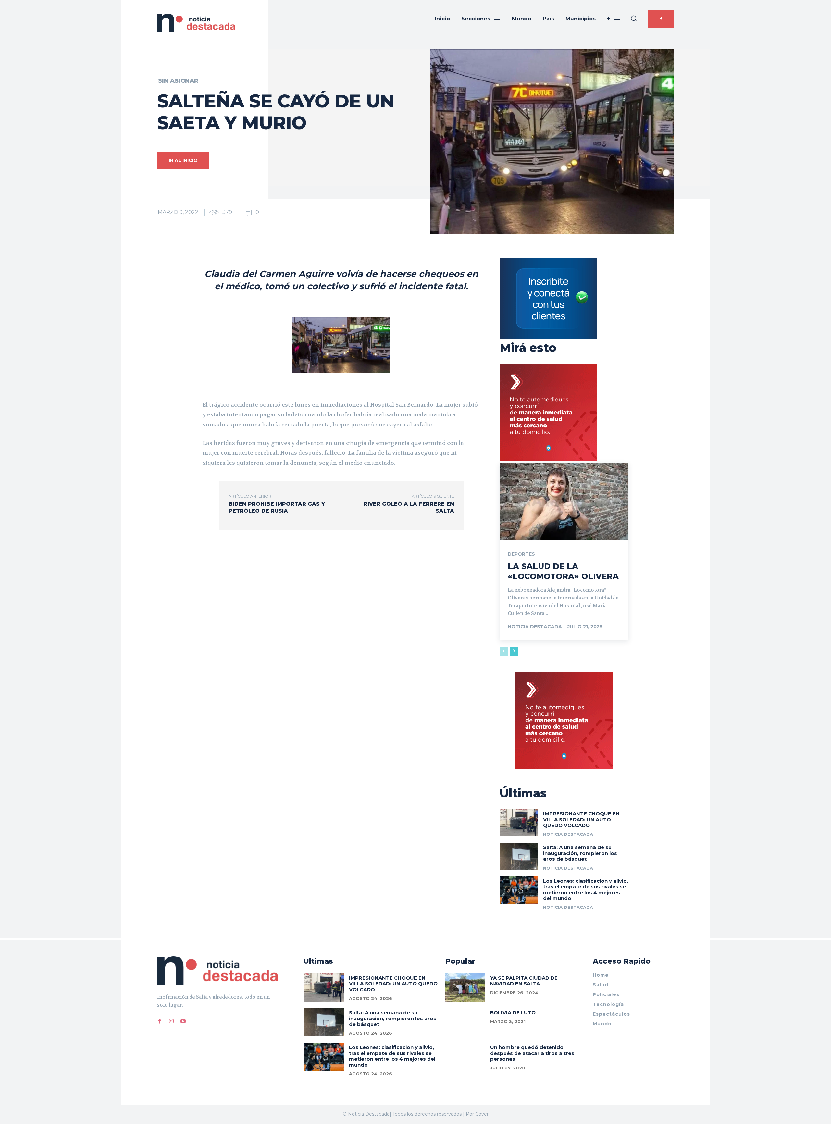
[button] (633, 18)
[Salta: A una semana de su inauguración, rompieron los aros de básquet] (519, 856)
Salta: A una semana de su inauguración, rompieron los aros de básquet (580, 853)
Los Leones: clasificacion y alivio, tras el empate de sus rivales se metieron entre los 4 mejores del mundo (585, 889)
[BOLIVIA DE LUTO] (465, 1022)
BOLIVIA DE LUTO (513, 1012)
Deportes (521, 554)
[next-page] (514, 651)
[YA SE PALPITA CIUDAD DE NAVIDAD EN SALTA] (465, 987)
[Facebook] (159, 1021)
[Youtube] (183, 1021)
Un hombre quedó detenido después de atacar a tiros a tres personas (532, 1053)
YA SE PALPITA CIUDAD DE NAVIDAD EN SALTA (524, 981)
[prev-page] (504, 651)
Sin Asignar (178, 81)
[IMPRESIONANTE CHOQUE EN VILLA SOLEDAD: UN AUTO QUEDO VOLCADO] (519, 822)
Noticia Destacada (535, 627)
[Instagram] (171, 1021)
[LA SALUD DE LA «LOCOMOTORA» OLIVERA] (564, 501)
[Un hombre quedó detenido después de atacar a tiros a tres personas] (465, 1057)
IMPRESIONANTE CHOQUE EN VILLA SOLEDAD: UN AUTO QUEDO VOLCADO (581, 819)
